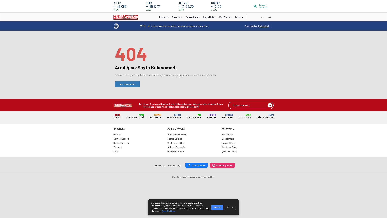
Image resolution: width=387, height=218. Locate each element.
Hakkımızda (227, 134)
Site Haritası (228, 138)
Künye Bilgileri (228, 143)
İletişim (239, 17)
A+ (269, 17)
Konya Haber (209, 17)
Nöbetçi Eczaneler (176, 147)
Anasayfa (164, 17)
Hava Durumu (174, 116)
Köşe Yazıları (225, 17)
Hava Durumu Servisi (177, 134)
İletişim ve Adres (229, 147)
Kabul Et (217, 207)
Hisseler (211, 116)
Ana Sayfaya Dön (127, 84)
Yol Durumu (244, 116)
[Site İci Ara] (251, 18)
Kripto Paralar (265, 116)
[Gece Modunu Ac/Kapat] (256, 18)
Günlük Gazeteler (175, 151)
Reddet (230, 207)
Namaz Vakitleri (135, 116)
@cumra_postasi (224, 165)
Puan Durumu (193, 116)
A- (262, 17)
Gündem (117, 134)
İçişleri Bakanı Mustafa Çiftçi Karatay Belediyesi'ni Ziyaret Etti (179, 26)
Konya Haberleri (121, 138)
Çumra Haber (192, 17)
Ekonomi (117, 147)
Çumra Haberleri (121, 143)
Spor (115, 151)
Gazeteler (177, 17)
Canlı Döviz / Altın (175, 143)
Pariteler (227, 116)
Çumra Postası (198, 165)
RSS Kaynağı (174, 165)
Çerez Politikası (229, 151)
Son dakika (257, 26)
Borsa (116, 116)
